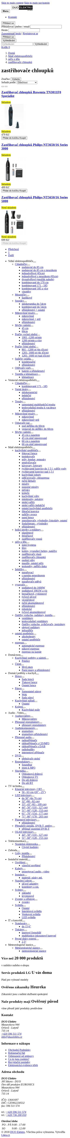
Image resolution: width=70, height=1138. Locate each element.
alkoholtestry (29, 636)
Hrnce (18, 676)
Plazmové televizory (26, 819)
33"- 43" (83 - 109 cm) (34, 804)
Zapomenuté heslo (11, 33)
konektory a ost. (30, 886)
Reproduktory (22, 761)
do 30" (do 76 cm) (31, 798)
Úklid (18, 664)
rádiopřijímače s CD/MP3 (35, 743)
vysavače (20, 584)
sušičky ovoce (29, 514)
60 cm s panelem (31, 441)
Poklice (26, 660)
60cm (25, 331)
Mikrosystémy (29, 718)
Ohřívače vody (23, 367)
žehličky (19, 569)
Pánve (18, 688)
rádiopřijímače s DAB (33, 746)
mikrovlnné (28, 316)
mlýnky (26, 490)
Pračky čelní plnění (25, 346)
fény (24, 548)
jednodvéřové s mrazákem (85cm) (40, 276)
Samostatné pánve (31, 691)
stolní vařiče (28, 502)
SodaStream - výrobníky (35, 523)
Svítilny (19, 889)
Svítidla (19, 905)
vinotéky (26, 291)
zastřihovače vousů (32, 538)
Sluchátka (20, 770)
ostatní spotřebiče (24, 633)
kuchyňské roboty (31, 474)
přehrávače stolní (31, 758)
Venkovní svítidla (31, 914)
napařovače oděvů (31, 581)
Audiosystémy (22, 715)
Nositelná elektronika (26, 844)
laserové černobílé (31, 932)
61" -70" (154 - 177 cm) (35, 813)
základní (26, 892)
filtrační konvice (30, 511)
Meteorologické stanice (27, 947)
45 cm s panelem (31, 435)
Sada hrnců (28, 679)
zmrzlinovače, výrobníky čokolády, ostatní (44, 520)
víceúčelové (28, 599)
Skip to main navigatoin (37, 2)
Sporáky (19, 300)
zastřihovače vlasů (31, 554)
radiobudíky (28, 749)
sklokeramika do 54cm (34, 303)
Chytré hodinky (30, 847)
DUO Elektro (17, 1132)
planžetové (27, 532)
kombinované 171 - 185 (34, 285)
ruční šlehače (29, 480)
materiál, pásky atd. (32, 877)
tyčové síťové (29, 596)
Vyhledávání (9, 40)
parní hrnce (28, 517)
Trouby (19, 401)
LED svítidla (29, 917)
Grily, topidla (22, 853)
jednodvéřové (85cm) (33, 273)
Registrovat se (30, 33)
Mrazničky (21, 294)
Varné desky (21, 389)
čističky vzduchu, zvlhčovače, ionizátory (43, 624)
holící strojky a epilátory (28, 529)
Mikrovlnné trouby (25, 313)
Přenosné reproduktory (27, 722)
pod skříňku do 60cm (33, 425)
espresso (19, 642)
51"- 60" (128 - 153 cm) (35, 810)
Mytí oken (27, 667)
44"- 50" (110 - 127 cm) (35, 807)
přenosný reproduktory (34, 725)
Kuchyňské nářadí (24, 700)
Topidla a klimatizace (26, 374)
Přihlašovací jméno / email (15, 26)
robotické (27, 609)
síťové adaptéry (30, 883)
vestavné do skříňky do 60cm (37, 428)
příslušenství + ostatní (33, 309)
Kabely (19, 868)
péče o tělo (21, 541)
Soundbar (27, 764)
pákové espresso (30, 648)
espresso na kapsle (31, 651)
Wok (24, 694)
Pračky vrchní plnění (26, 334)
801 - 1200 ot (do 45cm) (35, 349)
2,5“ (24, 941)
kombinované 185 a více (35, 288)
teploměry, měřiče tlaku (34, 566)
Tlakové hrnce (29, 682)
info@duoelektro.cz (11, 1036)
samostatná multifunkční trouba (38, 404)
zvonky (26, 902)
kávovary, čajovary (32, 465)
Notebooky (21, 923)
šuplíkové (27, 297)
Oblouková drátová (32, 773)
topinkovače (28, 456)
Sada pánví (28, 697)
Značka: (5, 78)
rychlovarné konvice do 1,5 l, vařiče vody (44, 468)
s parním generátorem (33, 575)
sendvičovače (29, 462)
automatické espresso (33, 645)
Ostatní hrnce (29, 685)
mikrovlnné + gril (31, 319)
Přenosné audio (23, 737)
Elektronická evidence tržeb (23, 1065)
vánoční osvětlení (31, 865)
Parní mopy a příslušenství (36, 670)
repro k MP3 (28, 767)
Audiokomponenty (25, 728)
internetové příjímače (33, 752)
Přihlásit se (8, 23)
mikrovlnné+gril (30, 419)
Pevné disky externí (25, 938)
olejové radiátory (31, 627)
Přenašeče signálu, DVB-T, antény (33, 825)
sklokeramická (29, 392)
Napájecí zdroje (23, 880)
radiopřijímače (29, 740)
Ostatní (25, 703)
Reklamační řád (16, 1053)
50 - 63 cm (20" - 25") (34, 792)
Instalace (19, 874)
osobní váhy (28, 560)
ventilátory (27, 618)
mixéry (25, 483)
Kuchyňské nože (31, 709)
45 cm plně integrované (34, 438)
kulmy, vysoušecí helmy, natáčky (39, 551)
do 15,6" (26, 926)
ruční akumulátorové (33, 602)
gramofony (27, 731)
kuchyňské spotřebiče (26, 450)
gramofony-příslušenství (35, 734)
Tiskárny (19, 929)
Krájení (19, 706)
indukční (26, 395)
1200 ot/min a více (32, 340)
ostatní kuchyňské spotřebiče (37, 508)
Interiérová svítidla (32, 911)
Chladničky (21, 264)
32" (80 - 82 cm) (31, 801)
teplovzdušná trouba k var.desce (39, 407)
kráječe (25, 493)
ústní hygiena (29, 544)
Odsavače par (22, 422)
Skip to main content (12, 2)
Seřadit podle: (8, 82)
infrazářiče (27, 630)
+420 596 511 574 (11, 1033)
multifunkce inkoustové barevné (39, 935)
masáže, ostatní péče (32, 563)
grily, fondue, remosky (34, 459)
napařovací (27, 572)
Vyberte (16, 79)
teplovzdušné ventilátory (35, 621)
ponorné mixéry (30, 486)
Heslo (4, 30)
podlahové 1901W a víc (34, 590)
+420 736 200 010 (16, 1115)
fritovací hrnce (29, 453)
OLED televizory (24, 831)
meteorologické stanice (34, 950)
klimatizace (28, 377)
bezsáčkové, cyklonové (34, 593)
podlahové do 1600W (33, 587)
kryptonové (28, 895)
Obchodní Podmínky (19, 1049)
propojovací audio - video (35, 871)
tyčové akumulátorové (34, 612)
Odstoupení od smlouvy (21, 1056)
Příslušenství (28, 856)
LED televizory (23, 795)
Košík (5, 47)
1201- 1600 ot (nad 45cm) (36, 355)
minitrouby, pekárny (32, 499)
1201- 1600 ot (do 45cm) (35, 352)
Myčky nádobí (23, 325)
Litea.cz (5, 1135)
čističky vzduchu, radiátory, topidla (33, 615)
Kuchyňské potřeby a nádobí (30, 657)
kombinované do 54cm (34, 306)
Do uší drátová (30, 780)
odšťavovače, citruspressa (35, 477)
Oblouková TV (30, 776)
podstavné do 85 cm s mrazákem (39, 270)
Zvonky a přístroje (25, 899)
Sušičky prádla (23, 358)
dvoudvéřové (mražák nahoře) (38, 279)
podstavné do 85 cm (32, 267)
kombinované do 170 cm (35, 282)
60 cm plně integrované (34, 444)
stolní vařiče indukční (33, 505)
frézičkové (27, 535)
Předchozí (13, 249)
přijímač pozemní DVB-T (35, 828)
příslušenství (28, 322)
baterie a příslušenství (33, 370)
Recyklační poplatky (19, 1062)
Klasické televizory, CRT (28, 789)
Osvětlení (20, 862)
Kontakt (12, 17)
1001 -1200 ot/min (32, 337)
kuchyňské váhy (30, 496)
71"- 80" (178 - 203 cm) (35, 816)
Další (11, 255)
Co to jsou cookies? (18, 1059)
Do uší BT (27, 783)
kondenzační (28, 361)
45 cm (25, 328)
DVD (18, 755)
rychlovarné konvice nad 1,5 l (38, 471)
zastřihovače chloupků (34, 557)
